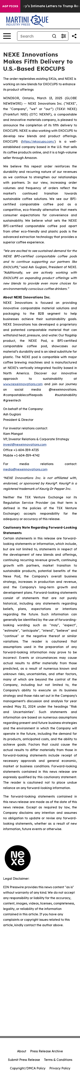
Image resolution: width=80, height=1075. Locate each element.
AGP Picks (10, 6)
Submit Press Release (24, 1060)
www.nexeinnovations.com (23, 384)
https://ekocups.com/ (38, 141)
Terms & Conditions (58, 1060)
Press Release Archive (46, 1051)
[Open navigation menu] (7, 36)
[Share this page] (74, 36)
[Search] (54, 36)
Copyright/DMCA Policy (27, 1068)
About (21, 1051)
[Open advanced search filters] (63, 36)
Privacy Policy (59, 1068)
